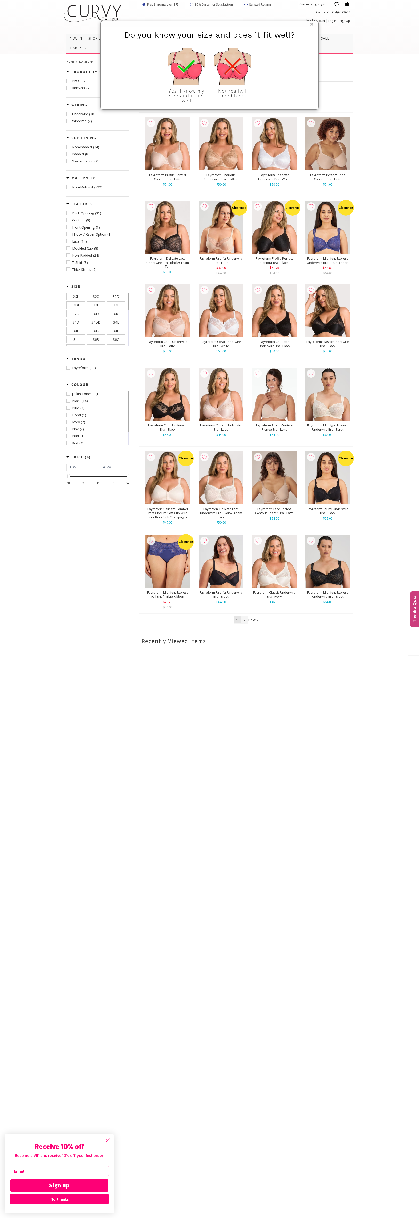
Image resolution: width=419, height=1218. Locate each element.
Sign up (59, 1185)
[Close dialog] (108, 1140)
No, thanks (59, 1199)
